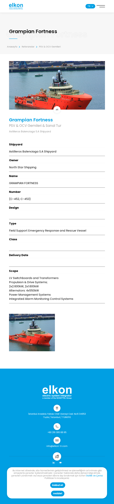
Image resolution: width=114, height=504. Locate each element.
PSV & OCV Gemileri (50, 47)
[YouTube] (60, 463)
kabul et (57, 485)
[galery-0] (32, 332)
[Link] (53, 463)
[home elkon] (16, 6)
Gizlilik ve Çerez (94, 475)
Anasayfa (12, 47)
